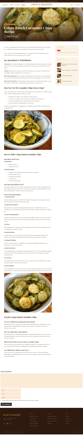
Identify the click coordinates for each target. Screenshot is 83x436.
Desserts (17, 4)
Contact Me (68, 418)
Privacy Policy (68, 421)
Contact (73, 432)
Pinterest (45, 1)
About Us (67, 416)
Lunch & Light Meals (34, 423)
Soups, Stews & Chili (52, 421)
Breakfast (5, 4)
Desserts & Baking (33, 421)
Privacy (69, 432)
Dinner (11, 4)
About (71, 4)
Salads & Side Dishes (52, 418)
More (23, 5)
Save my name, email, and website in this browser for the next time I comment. (20, 400)
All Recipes (50, 423)
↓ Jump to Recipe (11, 36)
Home (5, 22)
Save (59, 50)
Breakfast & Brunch (34, 416)
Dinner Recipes (33, 418)
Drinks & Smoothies (34, 425)
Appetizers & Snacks (12, 22)
